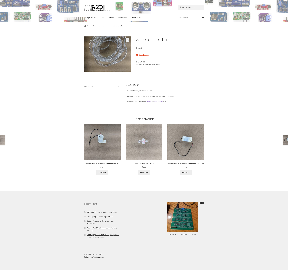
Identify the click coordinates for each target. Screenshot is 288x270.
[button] (127, 40)
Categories (88, 17)
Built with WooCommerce (94, 257)
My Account (122, 17)
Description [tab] (88, 86)
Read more (102, 172)
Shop (94, 26)
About (101, 17)
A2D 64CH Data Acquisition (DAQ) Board (102, 212)
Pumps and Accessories (106, 26)
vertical (149, 102)
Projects (134, 17)
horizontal (158, 102)
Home (89, 26)
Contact (111, 17)
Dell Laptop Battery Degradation (99, 216)
